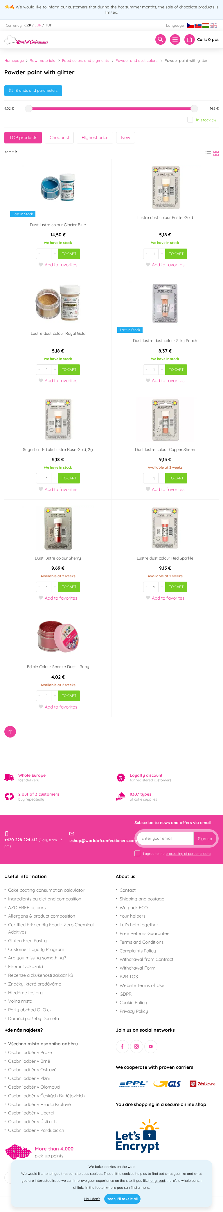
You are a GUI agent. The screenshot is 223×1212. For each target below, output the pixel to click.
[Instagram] (136, 1046)
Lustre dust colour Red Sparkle (165, 558)
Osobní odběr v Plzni (29, 1078)
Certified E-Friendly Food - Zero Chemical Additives (51, 928)
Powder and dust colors (136, 60)
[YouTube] (150, 1046)
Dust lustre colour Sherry (58, 558)
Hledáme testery (25, 992)
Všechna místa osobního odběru (43, 1043)
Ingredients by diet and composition (44, 899)
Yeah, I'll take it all (122, 1199)
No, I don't (92, 1199)
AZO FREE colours (27, 907)
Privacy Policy (134, 1011)
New (125, 137)
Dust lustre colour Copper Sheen (165, 449)
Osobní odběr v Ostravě (32, 1069)
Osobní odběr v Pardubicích (36, 1130)
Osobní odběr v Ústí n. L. (32, 1121)
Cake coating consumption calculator (46, 890)
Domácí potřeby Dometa (33, 1018)
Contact (128, 890)
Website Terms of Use (142, 985)
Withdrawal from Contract (146, 959)
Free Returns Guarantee (145, 933)
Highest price (95, 137)
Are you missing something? (37, 958)
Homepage (14, 60)
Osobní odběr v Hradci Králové (39, 1104)
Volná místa (20, 1001)
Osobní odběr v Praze (30, 1052)
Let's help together (139, 924)
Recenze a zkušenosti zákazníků (40, 975)
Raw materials (42, 60)
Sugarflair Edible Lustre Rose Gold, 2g (58, 449)
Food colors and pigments (85, 60)
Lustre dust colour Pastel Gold (165, 217)
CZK (27, 25)
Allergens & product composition (41, 916)
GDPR (126, 994)
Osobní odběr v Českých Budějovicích (46, 1095)
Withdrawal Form (137, 968)
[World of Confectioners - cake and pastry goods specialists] (26, 39)
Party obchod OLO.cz (29, 1010)
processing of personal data (188, 853)
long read (157, 1180)
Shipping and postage (142, 899)
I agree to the (177, 853)
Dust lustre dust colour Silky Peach (165, 340)
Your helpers (132, 916)
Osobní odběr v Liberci (31, 1113)
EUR (38, 25)
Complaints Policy (138, 951)
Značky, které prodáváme (34, 984)
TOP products (23, 137)
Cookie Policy (133, 1002)
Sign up (205, 838)
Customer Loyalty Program (36, 949)
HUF (48, 25)
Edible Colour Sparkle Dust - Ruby (58, 666)
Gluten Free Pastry (27, 940)
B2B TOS (129, 976)
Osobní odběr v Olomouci (34, 1087)
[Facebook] (122, 1046)
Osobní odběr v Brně (29, 1061)
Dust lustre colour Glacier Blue (58, 224)
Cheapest (59, 137)
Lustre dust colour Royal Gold (58, 333)
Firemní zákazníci (25, 966)
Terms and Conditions (141, 942)
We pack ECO (134, 907)
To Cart (69, 253)
